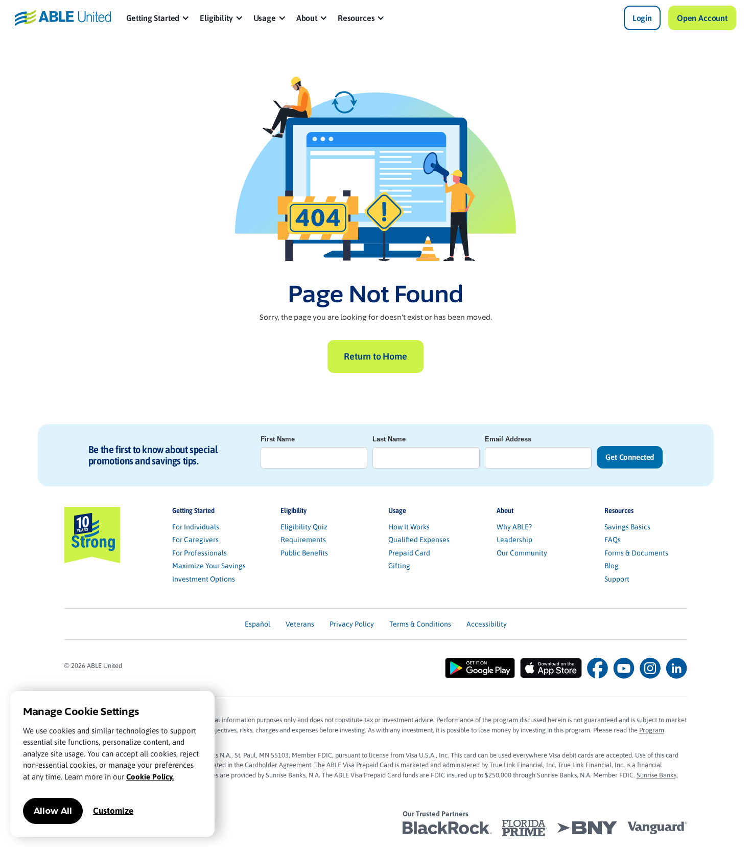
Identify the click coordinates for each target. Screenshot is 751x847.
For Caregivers (195, 540)
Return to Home (375, 356)
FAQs (612, 540)
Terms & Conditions (420, 624)
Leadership (514, 540)
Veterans (300, 624)
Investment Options (203, 579)
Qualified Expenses (419, 540)
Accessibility (486, 624)
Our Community (522, 553)
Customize (113, 811)
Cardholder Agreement (278, 765)
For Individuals (195, 527)
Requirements (303, 540)
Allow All (53, 811)
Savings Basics (627, 527)
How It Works (409, 527)
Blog (611, 566)
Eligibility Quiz (303, 527)
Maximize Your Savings (209, 566)
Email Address (508, 439)
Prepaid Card (409, 553)
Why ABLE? (514, 527)
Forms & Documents (636, 553)
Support (616, 579)
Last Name (389, 439)
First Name (278, 439)
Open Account (702, 18)
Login (642, 18)
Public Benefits (304, 553)
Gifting (399, 566)
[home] (63, 18)
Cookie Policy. (150, 776)
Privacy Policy (352, 624)
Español (257, 624)
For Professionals (199, 553)
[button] (158, 18)
